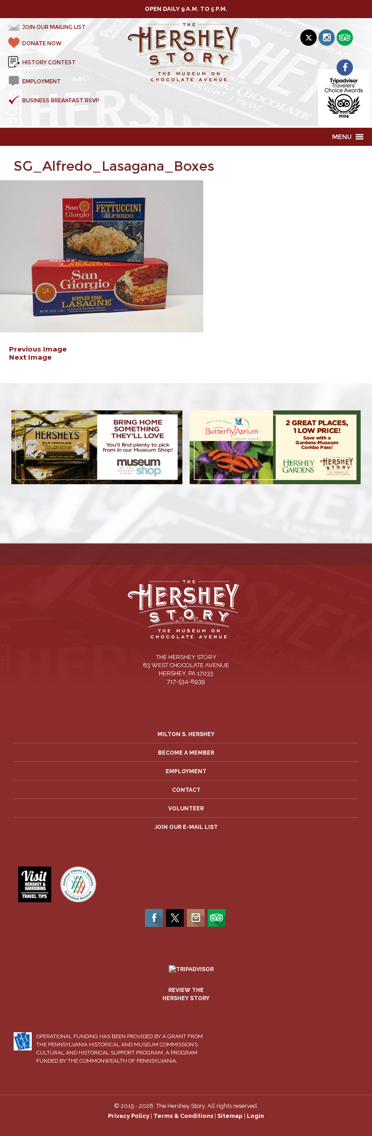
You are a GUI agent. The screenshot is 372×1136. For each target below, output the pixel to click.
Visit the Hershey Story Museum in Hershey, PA (186, 52)
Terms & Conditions (183, 1115)
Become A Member (186, 753)
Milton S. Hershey (186, 734)
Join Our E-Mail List (186, 827)
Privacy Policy (128, 1115)
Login (255, 1115)
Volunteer (186, 808)
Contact (186, 790)
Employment (186, 771)
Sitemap (230, 1115)
